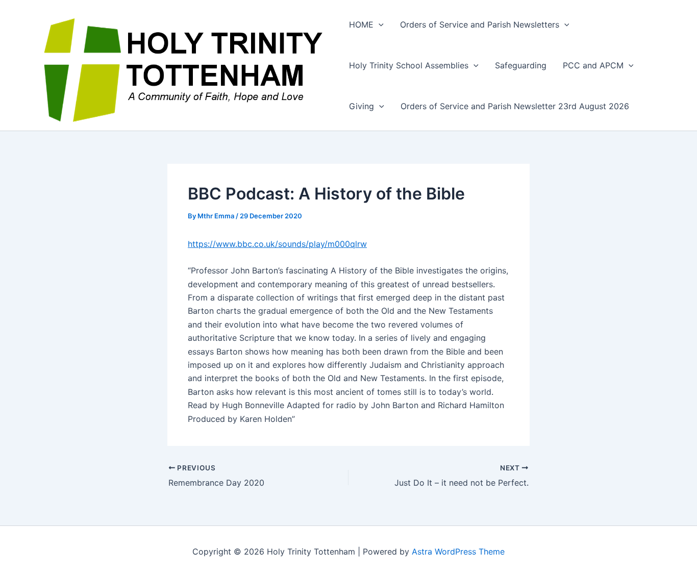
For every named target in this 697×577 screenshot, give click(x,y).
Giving (361, 106)
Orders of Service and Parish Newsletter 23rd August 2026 (516, 106)
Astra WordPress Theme (458, 551)
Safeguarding (520, 65)
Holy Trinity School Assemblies (408, 65)
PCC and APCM (593, 65)
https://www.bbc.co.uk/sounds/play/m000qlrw (277, 244)
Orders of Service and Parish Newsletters (479, 24)
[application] (379, 24)
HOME (361, 24)
